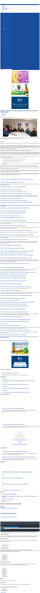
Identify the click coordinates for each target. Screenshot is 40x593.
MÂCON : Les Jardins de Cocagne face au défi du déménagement (13, 408)
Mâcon (3, 6)
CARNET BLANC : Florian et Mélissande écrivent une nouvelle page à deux (17, 471)
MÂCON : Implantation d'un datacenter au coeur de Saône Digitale (13, 424)
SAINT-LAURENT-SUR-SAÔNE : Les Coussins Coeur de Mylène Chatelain (13, 186)
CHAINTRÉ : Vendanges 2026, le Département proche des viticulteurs (12, 182)
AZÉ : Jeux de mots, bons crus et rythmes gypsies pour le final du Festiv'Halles (13, 220)
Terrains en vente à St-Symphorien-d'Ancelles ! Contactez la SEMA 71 (12, 217)
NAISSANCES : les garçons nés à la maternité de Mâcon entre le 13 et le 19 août (18, 380)
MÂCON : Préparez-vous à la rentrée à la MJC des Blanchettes (10, 189)
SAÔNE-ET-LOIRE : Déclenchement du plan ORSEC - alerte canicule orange (13, 334)
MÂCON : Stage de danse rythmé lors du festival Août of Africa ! (11, 283)
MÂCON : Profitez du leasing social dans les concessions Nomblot (11, 316)
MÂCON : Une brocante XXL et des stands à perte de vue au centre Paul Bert (13, 225)
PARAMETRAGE (3, 527)
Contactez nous (4, 589)
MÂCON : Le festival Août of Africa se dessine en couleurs (10, 325)
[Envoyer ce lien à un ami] (3, 114)
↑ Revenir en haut (3, 592)
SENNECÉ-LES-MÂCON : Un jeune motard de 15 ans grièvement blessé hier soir (14, 200)
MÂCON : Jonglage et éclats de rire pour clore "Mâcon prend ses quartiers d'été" (13, 311)
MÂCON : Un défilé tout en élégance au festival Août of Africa (10, 290)
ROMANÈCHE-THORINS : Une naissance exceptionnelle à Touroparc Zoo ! (13, 308)
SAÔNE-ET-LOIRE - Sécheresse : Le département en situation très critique (12, 277)
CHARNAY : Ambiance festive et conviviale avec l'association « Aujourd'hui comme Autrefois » (16, 295)
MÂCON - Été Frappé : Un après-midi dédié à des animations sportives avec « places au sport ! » (16, 230)
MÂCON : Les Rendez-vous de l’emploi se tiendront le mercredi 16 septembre (13, 212)
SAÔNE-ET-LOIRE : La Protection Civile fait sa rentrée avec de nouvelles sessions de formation (16, 202)
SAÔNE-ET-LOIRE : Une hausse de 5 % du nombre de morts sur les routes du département (15, 193)
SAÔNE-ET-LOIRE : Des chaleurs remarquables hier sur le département (12, 298)
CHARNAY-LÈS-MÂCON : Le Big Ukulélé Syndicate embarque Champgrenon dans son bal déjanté (17, 234)
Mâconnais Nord (5, 8)
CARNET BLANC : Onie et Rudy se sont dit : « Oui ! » (11, 490)
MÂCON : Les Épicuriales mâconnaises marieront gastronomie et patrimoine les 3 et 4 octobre (16, 257)
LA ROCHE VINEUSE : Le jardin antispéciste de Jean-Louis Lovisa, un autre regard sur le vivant (16, 179)
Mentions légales (5, 590)
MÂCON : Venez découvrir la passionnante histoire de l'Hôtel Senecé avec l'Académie (14, 321)
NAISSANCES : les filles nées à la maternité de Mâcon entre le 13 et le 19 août (15, 384)
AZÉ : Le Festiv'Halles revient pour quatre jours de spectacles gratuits (12, 267)
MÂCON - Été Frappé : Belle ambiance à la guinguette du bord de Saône (12, 248)
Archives (3, 588)
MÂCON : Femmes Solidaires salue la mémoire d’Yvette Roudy (10, 245)
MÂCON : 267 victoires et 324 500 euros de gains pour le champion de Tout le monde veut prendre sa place (18, 272)
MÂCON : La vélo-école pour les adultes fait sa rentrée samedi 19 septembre (13, 275)
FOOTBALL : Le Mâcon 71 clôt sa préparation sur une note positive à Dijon (15, 451)
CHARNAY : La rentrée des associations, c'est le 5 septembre (10, 215)
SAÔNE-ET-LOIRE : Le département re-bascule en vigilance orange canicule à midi (14, 340)
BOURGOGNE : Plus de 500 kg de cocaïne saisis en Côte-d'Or (10, 198)
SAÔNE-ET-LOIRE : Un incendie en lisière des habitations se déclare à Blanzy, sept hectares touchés (17, 251)
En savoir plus (20, 524)
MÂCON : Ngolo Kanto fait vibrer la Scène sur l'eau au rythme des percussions (13, 239)
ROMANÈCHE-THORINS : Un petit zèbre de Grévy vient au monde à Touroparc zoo (14, 263)
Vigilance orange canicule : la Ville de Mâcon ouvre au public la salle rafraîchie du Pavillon (15, 319)
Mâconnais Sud (4, 9)
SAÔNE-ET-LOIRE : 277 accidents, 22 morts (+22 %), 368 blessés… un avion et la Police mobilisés (16, 254)
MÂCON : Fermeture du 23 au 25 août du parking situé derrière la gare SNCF (13, 280)
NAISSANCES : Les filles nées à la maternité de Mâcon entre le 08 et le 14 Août (15, 388)
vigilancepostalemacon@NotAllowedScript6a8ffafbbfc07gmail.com (9, 174)
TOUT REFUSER (15, 527)
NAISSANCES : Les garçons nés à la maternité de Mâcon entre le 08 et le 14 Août (15, 392)
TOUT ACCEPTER (9, 527)
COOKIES (2, 528)
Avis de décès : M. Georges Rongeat (9, 494)
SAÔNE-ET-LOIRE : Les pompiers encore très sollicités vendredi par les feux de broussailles (15, 286)
